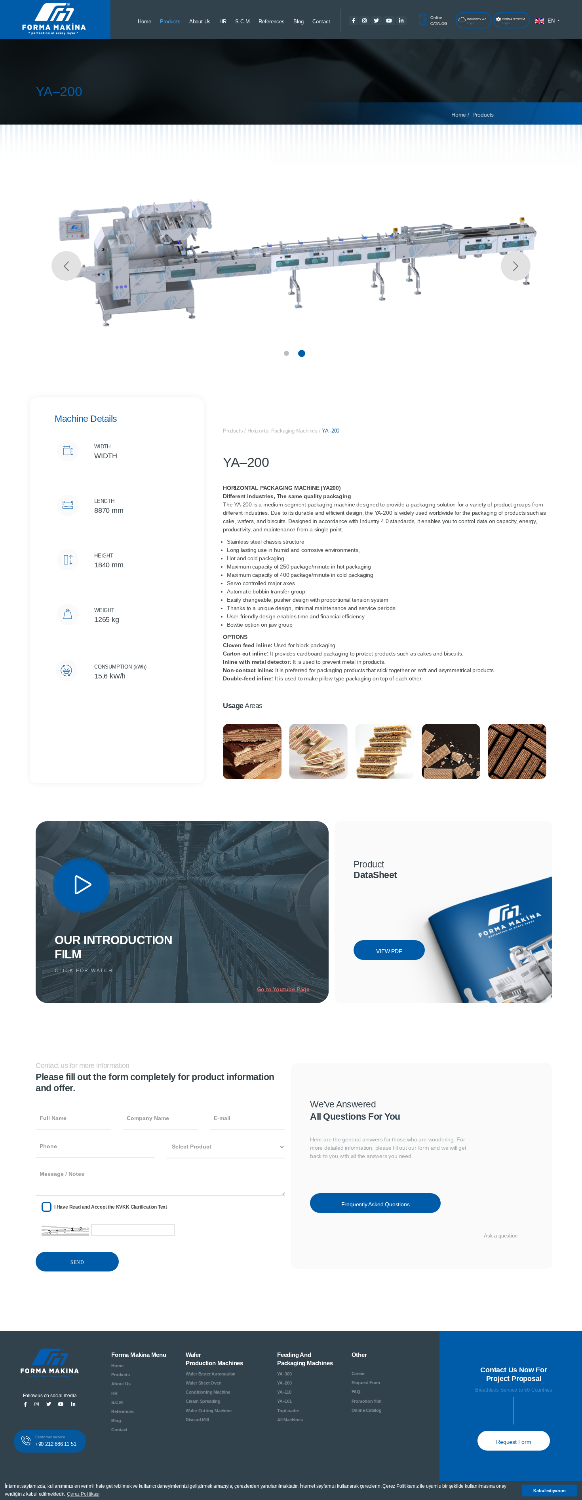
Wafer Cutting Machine (209, 1410)
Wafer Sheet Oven (204, 1383)
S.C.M (242, 22)
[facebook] (352, 21)
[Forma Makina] (50, 1366)
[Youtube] (81, 884)
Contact (321, 22)
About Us (200, 22)
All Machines (290, 1419)
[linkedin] (406, 21)
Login (476, 21)
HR (222, 22)
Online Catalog (367, 1410)
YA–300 (284, 1374)
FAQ (356, 1391)
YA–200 (330, 431)
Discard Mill (197, 1419)
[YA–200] (291, 272)
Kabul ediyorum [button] (549, 1490)
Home (144, 22)
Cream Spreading (203, 1401)
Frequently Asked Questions (375, 1204)
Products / (235, 431)
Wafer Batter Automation (211, 1374)
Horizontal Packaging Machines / (284, 431)
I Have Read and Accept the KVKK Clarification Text (110, 1207)
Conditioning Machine (208, 1392)
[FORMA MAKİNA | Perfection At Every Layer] (54, 20)
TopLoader (288, 1410)
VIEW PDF (389, 951)
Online (437, 20)
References (272, 22)
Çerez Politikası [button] (83, 1494)
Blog (298, 22)
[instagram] (363, 21)
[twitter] (375, 21)
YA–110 (284, 1392)
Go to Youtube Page (283, 989)
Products (170, 22)
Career (358, 1373)
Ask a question (500, 1236)
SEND (77, 1262)
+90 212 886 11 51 (55, 1441)
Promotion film (367, 1401)
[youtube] (387, 21)
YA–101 (284, 1401)
